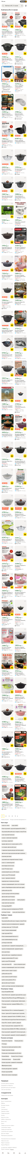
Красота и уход (4, 1117)
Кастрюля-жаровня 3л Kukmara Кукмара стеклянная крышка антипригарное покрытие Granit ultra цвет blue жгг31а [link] (7, 276)
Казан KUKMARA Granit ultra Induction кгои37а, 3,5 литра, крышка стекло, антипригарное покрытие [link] (7, 805)
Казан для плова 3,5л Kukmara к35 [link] (20, 303)
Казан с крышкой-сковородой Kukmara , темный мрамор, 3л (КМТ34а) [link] (7, 86)
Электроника (4, 1109)
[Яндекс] (12, 1149)
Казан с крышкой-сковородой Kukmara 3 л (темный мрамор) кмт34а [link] (20, 59)
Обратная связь (5, 1140)
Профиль (25, 1153)
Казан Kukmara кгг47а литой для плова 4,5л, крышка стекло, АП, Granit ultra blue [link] (7, 355)
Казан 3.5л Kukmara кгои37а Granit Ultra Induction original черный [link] (6, 779)
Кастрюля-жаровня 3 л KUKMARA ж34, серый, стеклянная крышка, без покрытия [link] (7, 141)
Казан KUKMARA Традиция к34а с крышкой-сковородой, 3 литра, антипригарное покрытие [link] (20, 32)
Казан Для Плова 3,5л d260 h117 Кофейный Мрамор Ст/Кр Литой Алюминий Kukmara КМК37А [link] (7, 248)
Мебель (3, 1103)
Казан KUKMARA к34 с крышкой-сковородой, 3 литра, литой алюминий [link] (7, 32)
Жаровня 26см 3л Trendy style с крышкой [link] (7, 698)
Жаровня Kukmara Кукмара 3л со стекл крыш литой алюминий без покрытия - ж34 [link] (7, 169)
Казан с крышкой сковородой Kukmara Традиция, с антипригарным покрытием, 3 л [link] (20, 141)
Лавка (8, 1153)
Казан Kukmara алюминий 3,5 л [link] (18, 355)
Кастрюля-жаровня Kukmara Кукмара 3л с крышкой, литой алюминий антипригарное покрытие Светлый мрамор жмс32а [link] (7, 515)
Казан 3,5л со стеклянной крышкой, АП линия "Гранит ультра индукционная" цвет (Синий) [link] (20, 406)
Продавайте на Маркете (7, 1085)
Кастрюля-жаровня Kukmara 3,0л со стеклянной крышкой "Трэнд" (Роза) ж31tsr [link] (7, 648)
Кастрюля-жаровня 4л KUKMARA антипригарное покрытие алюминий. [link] (20, 566)
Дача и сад (3, 1121)
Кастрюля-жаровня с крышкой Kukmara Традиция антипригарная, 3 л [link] (20, 779)
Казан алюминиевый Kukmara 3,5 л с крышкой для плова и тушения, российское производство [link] (7, 489)
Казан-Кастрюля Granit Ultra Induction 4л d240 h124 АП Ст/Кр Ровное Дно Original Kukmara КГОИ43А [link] (7, 197)
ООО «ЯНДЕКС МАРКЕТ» (11, 1147)
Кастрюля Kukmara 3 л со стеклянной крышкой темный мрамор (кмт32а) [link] (20, 169)
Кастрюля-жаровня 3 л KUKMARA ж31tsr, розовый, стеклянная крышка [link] (7, 566)
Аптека (3, 1115)
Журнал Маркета (5, 1144)
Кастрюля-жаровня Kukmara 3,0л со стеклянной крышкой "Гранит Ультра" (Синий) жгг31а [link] (20, 331)
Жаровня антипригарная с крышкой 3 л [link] (19, 751)
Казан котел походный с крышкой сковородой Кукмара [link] (7, 406)
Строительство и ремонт (7, 1131)
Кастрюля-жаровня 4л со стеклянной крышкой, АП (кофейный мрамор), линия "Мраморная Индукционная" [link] (7, 303)
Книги (2, 1123)
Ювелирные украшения (6, 1135)
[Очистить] (22, 6)
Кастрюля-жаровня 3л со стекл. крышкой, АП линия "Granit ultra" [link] (20, 248)
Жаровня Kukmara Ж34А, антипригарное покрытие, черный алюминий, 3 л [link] (7, 114)
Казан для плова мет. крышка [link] (20, 489)
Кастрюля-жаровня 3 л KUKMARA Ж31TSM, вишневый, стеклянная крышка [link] (20, 435)
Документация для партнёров (8, 1087)
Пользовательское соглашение (8, 1138)
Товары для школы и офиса (7, 1125)
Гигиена (3, 1107)
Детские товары (5, 1133)
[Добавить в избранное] (12, 13)
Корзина (19, 1153)
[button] (26, 6)
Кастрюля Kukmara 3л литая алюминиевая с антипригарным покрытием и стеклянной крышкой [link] (20, 462)
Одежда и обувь (5, 1111)
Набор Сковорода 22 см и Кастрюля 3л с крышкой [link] (7, 540)
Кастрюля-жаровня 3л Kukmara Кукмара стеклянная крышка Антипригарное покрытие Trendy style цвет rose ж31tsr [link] (20, 593)
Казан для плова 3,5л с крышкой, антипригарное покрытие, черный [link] (7, 462)
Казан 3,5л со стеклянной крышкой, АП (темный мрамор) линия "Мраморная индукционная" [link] (20, 620)
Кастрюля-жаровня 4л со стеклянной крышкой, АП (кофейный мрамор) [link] (7, 620)
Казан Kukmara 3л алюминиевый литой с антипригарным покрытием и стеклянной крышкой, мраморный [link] (20, 197)
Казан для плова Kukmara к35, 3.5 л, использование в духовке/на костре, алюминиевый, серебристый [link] (19, 114)
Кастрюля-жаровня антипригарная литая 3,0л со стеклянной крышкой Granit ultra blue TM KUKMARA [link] (20, 381)
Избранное (14, 1153)
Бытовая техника (5, 1105)
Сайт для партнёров (6, 1089)
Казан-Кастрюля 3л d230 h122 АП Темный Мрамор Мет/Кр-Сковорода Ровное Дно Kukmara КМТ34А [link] (7, 59)
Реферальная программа (7, 1095)
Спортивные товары (6, 1127)
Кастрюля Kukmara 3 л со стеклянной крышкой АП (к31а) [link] (7, 752)
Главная (3, 1153)
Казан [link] (3, 222)
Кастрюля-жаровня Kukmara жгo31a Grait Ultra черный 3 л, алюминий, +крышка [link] (20, 648)
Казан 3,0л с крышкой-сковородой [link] (20, 222)
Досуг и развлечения (6, 1101)
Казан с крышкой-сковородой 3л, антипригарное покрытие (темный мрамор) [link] (19, 86)
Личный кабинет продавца (7, 1083)
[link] (5, 825)
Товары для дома (5, 1113)
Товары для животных (6, 1129)
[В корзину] (12, 26)
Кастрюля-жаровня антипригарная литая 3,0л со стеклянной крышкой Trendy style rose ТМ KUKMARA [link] (20, 276)
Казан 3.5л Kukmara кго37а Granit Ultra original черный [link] (6, 724)
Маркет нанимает (5, 1142)
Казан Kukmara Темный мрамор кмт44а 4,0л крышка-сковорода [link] (7, 331)
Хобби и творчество (6, 1119)
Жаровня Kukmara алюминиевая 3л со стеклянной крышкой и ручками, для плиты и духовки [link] (20, 540)
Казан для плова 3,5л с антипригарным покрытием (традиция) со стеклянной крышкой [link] (7, 673)
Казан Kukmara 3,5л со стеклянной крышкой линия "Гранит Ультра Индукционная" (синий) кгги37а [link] (7, 435)
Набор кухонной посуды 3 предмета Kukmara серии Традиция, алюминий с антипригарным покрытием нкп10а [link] (20, 673)
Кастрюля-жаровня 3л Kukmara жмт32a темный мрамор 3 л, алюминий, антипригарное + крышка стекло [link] (7, 380)
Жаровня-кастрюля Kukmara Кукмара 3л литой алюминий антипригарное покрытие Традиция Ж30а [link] (20, 698)
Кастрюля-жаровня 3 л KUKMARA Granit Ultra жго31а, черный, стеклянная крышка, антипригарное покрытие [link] (7, 593)
